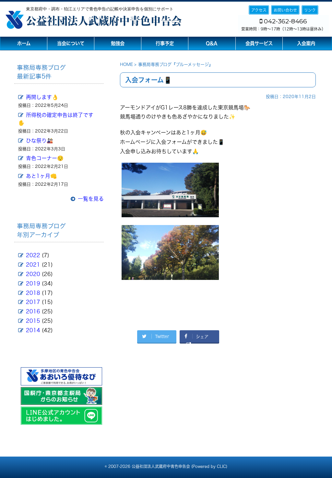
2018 (33, 293)
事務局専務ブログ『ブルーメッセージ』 (175, 64)
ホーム (23, 43)
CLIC (221, 466)
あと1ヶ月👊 (41, 176)
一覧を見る (91, 198)
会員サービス (259, 43)
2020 (33, 274)
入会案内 (306, 43)
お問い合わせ (285, 10)
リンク (310, 10)
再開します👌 (42, 97)
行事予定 (165, 43)
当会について (70, 43)
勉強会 (117, 43)
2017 (33, 302)
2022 (33, 255)
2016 (33, 311)
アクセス (259, 10)
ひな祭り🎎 (39, 140)
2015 (33, 320)
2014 (33, 330)
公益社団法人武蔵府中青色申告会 (104, 21)
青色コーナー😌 (45, 158)
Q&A (212, 43)
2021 (33, 264)
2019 (33, 283)
